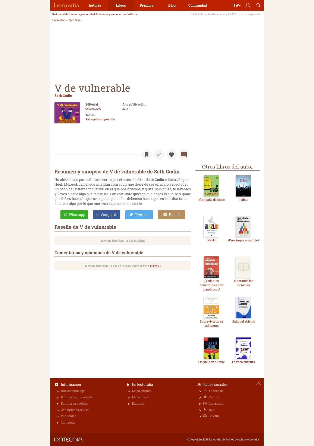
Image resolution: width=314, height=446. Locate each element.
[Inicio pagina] (258, 383)
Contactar (68, 422)
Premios (146, 5)
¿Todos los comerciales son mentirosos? (211, 285)
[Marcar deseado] (171, 154)
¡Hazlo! (211, 240)
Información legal (73, 391)
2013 (125, 108)
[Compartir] (237, 5)
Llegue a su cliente (211, 362)
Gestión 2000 (93, 108)
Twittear (142, 214)
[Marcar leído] (159, 154)
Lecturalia (58, 20)
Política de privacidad (76, 397)
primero (154, 265)
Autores (95, 5)
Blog (172, 5)
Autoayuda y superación (100, 119)
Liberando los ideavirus (243, 283)
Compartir (109, 214)
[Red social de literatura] (66, 5)
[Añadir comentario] (184, 154)
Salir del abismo (243, 321)
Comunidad (197, 5)
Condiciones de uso (75, 410)
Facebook (215, 391)
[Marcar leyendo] (147, 154)
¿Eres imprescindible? (243, 240)
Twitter (214, 397)
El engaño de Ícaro (211, 200)
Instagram (215, 403)
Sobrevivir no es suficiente (211, 323)
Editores (138, 403)
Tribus (243, 200)
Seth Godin (75, 20)
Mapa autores (141, 391)
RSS (211, 410)
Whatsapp (77, 214)
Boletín (213, 416)
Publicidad (68, 416)
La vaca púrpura (243, 362)
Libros (121, 5)
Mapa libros (140, 397)
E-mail (174, 214)
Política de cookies (74, 403)
